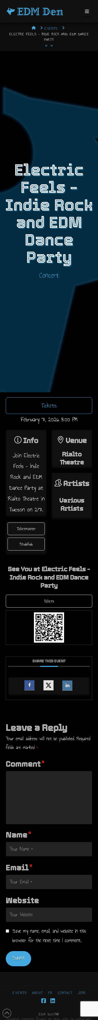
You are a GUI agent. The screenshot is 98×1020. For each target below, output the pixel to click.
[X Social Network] (48, 685)
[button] (87, 12)
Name (18, 834)
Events (20, 993)
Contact (65, 993)
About (37, 993)
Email (19, 867)
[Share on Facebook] (29, 685)
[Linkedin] (67, 686)
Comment (25, 764)
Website (22, 900)
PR (50, 993)
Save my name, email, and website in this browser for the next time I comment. (49, 935)
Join (81, 993)
